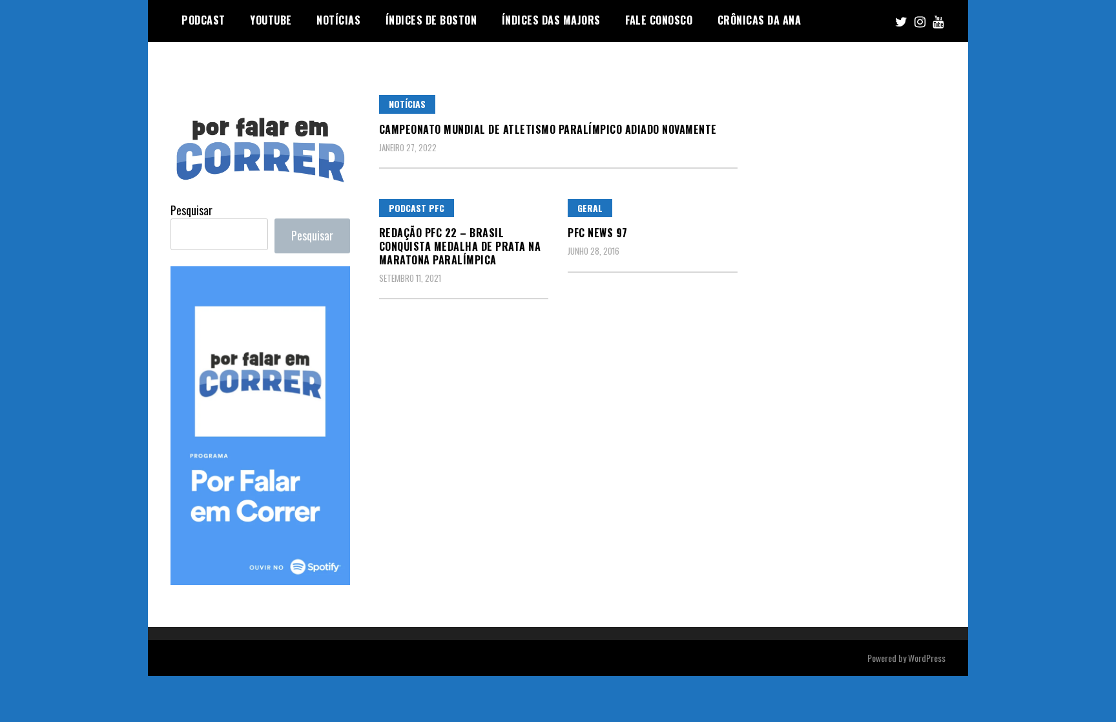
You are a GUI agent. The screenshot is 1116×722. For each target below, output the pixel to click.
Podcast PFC (416, 208)
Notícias (407, 104)
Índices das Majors (551, 20)
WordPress (927, 657)
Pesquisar (191, 210)
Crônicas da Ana (759, 20)
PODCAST (203, 20)
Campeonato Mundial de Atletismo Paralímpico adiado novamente (548, 129)
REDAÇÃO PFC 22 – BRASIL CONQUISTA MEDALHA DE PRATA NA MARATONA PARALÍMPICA (460, 246)
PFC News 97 (598, 232)
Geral (590, 208)
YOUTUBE (271, 20)
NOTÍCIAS (338, 20)
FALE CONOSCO (658, 20)
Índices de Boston (431, 20)
